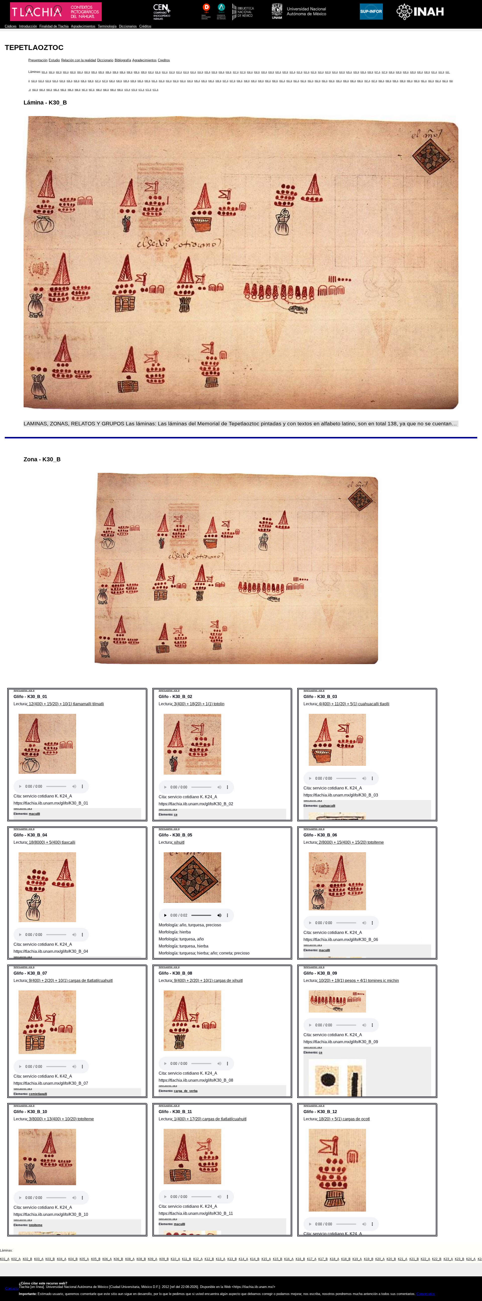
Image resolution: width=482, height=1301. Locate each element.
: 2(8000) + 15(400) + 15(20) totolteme (350, 842)
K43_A (183, 81)
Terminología (107, 26)
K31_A (434, 72)
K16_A (221, 72)
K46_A (211, 81)
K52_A (296, 81)
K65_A (56, 90)
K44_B (190, 81)
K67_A (84, 90)
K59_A (395, 81)
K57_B (374, 81)
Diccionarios (128, 26)
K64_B (49, 90)
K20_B (285, 72)
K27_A (377, 72)
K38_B (119, 81)
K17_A (235, 72)
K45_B (204, 81)
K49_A (254, 81)
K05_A (94, 72)
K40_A (140, 81)
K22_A (306, 72)
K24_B (342, 72)
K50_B (275, 81)
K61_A (424, 81)
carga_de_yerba (186, 1090)
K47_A (225, 81)
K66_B (77, 90)
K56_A (353, 81)
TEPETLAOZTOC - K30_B (24, 690)
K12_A (164, 72)
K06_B (115, 72)
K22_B (313, 72)
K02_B (59, 72)
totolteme (35, 1225)
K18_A (250, 72)
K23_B (328, 72)
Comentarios (425, 1294)
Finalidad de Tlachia (54, 26)
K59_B (402, 81)
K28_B (398, 72)
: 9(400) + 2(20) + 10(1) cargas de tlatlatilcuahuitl (70, 980)
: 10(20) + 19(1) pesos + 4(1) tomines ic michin (358, 980)
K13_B (186, 72)
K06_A (108, 72)
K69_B (120, 90)
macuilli (34, 813)
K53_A (310, 81)
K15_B (214, 72)
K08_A (122, 72)
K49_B (261, 81)
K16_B (228, 72)
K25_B (356, 72)
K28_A (391, 72)
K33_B (48, 81)
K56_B (360, 81)
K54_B (331, 81)
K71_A (141, 90)
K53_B (317, 81)
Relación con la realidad (78, 60)
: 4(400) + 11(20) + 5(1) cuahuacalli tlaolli (353, 704)
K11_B (157, 72)
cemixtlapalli (38, 1093)
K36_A (83, 81)
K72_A (155, 90)
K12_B (172, 72)
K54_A (324, 81)
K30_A (420, 72)
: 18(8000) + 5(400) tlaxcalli (51, 842)
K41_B (161, 81)
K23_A (321, 72)
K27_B (384, 72)
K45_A (197, 81)
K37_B (105, 81)
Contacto (11, 1288)
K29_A (405, 72)
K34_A (55, 81)
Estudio (54, 60)
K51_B (289, 81)
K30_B (427, 72)
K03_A (66, 72)
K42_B (175, 81)
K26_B (370, 72)
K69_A (113, 90)
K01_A (44, 72)
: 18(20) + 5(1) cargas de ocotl (343, 1119)
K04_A (80, 72)
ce (175, 814)
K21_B (299, 72)
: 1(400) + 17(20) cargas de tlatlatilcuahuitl (209, 1119)
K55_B (346, 81)
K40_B (147, 81)
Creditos (164, 60)
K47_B (232, 81)
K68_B (106, 90)
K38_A (112, 81)
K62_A (438, 81)
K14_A (193, 72)
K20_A (278, 72)
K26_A (363, 72)
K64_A (42, 90)
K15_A (207, 72)
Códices (11, 26)
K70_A (127, 90)
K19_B (271, 72)
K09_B (144, 72)
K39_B (133, 81)
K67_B (91, 90)
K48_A (239, 81)
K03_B (73, 72)
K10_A (151, 72)
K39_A (126, 81)
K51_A (282, 81)
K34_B (62, 81)
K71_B (148, 90)
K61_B (431, 81)
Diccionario (105, 60)
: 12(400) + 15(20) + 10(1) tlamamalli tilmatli (65, 704)
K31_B (441, 72)
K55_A (339, 81)
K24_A (335, 72)
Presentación (37, 60)
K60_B (416, 81)
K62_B (445, 81)
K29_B (413, 72)
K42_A (168, 81)
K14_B (200, 72)
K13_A (179, 72)
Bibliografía (123, 60)
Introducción (28, 26)
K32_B (34, 81)
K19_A (264, 72)
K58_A (381, 81)
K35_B (76, 81)
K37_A (98, 81)
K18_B (257, 72)
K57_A (367, 81)
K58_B (388, 81)
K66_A (70, 90)
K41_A (154, 81)
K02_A (51, 72)
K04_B (87, 72)
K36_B (90, 81)
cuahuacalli (327, 805)
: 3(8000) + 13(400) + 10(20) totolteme (60, 1119)
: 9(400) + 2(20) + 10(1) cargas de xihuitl (207, 980)
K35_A (69, 81)
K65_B (63, 90)
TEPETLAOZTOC (34, 47)
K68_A (99, 90)
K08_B (129, 72)
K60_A (409, 81)
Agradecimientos (83, 26)
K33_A (41, 81)
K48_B (247, 81)
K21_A (292, 72)
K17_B (243, 72)
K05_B (101, 72)
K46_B (218, 81)
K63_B (35, 90)
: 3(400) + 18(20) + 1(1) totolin (198, 704)
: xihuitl (178, 842)
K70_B (134, 90)
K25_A (349, 72)
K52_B (303, 81)
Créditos (145, 26)
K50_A (268, 81)
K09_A (136, 72)
